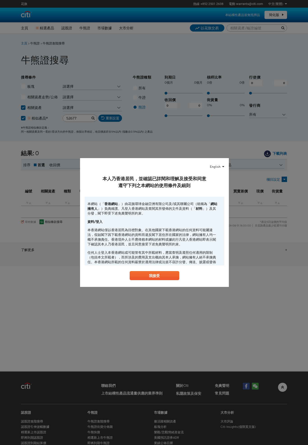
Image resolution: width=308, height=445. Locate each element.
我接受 (154, 276)
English (215, 166)
